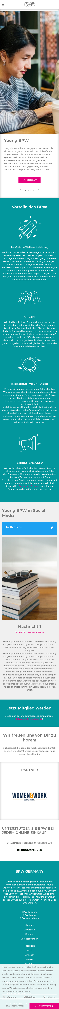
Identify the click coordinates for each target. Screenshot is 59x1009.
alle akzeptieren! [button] (44, 1006)
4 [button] (33, 190)
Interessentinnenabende (29, 719)
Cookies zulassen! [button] (15, 1006)
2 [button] (28, 190)
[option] (29, 160)
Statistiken (31, 997)
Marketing (50, 997)
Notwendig (10, 997)
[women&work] (29, 796)
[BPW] (29, 4)
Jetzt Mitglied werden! (29, 708)
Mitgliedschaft (30, 180)
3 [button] (30, 190)
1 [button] (25, 190)
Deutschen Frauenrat (30, 486)
